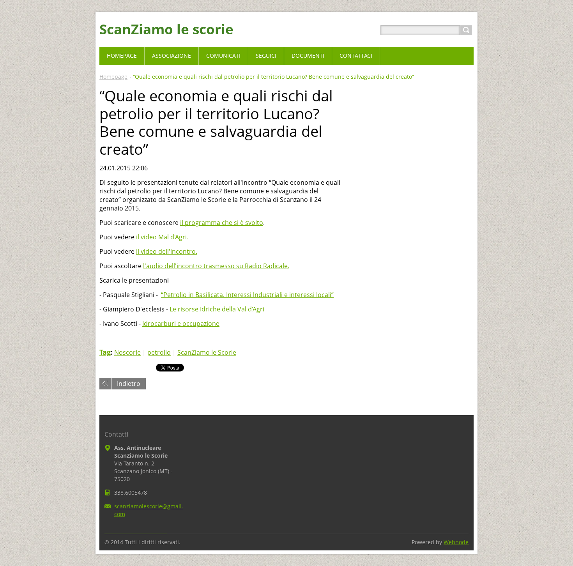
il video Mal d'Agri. (162, 237)
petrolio (159, 352)
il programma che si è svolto (221, 222)
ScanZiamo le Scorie (206, 352)
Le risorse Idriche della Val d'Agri (217, 309)
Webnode (456, 542)
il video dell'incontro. (166, 251)
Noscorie (127, 352)
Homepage (113, 76)
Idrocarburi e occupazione (180, 323)
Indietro (128, 383)
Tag (105, 352)
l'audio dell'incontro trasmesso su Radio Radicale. (216, 266)
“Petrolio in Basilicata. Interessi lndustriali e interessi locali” (247, 294)
